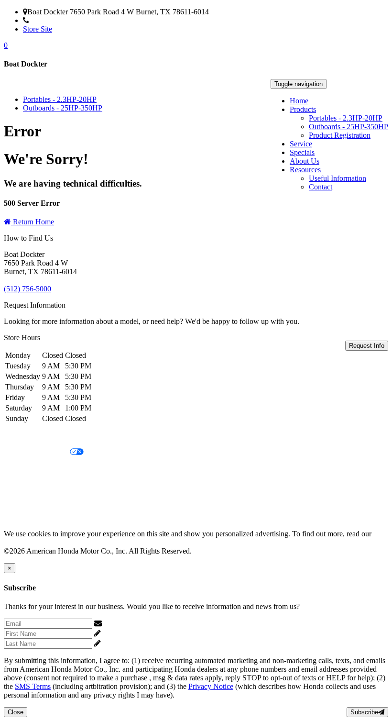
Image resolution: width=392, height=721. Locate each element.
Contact (320, 187)
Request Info (366, 345)
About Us (304, 161)
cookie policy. (25, 542)
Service (301, 144)
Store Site (37, 29)
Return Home (32, 222)
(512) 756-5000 (52, 20)
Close (15, 712)
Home (299, 101)
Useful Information (337, 178)
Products (303, 109)
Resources (305, 170)
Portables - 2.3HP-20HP (345, 118)
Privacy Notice (26, 436)
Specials (302, 152)
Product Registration (339, 135)
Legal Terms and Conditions (46, 469)
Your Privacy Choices (37, 452)
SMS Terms (22, 485)
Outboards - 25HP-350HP (348, 126)
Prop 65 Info (23, 501)
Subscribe (364, 712)
